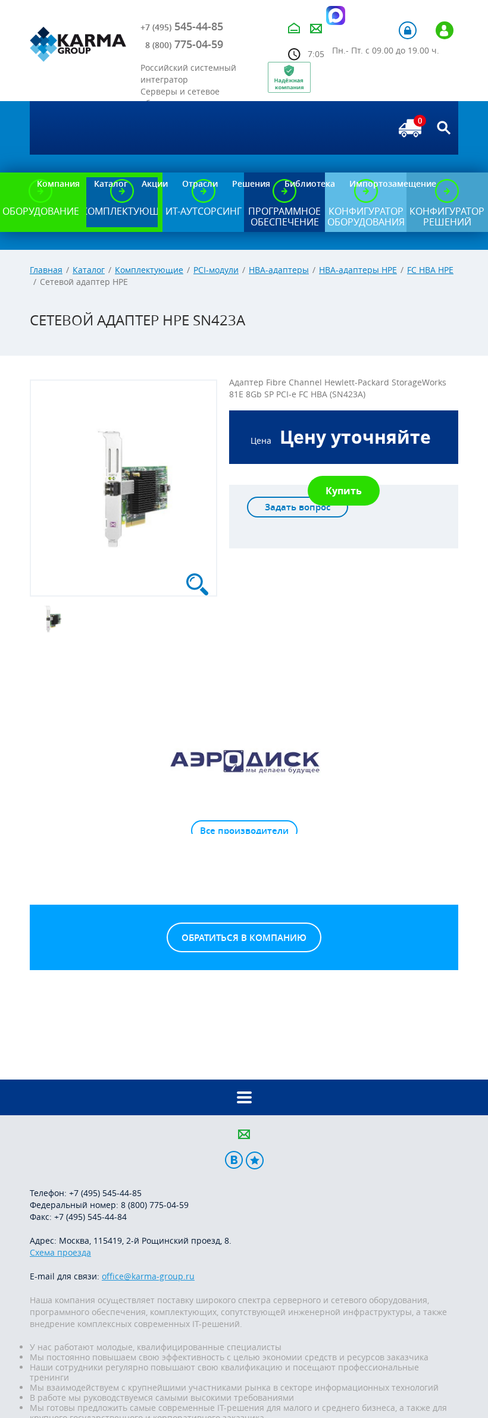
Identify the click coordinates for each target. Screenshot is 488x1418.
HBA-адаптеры (279, 269)
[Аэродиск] (244, 761)
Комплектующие (149, 269)
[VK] (234, 1160)
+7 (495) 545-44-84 (90, 1216)
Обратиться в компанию (244, 937)
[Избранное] (255, 1160)
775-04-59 (184, 44)
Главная (46, 269)
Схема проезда (60, 1252)
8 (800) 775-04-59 (155, 1204)
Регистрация (444, 30)
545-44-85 (181, 26)
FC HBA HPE (430, 269)
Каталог (89, 269)
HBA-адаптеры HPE (358, 269)
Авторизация (408, 30)
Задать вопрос (297, 507)
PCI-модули (216, 269)
